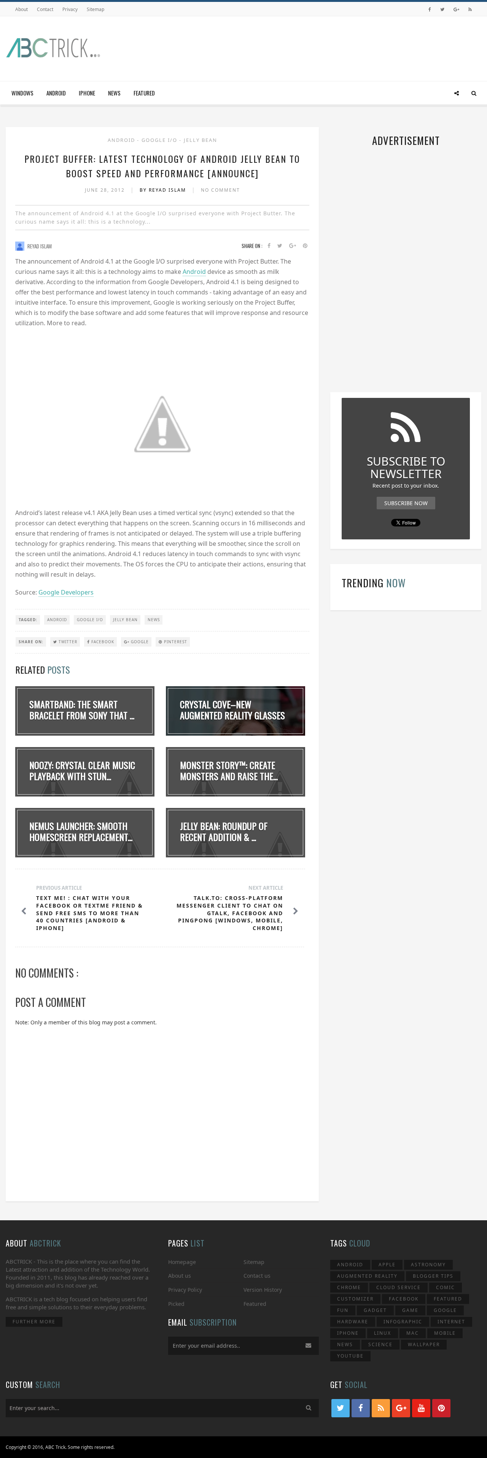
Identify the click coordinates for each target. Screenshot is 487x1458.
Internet (451, 1321)
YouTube (350, 1356)
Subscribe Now (406, 503)
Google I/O (160, 140)
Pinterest (174, 641)
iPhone (87, 93)
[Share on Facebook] (269, 246)
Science (380, 1344)
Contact (45, 9)
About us (179, 1275)
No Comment (220, 190)
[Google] (456, 9)
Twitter (67, 641)
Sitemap (95, 9)
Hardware (352, 1321)
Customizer (355, 1299)
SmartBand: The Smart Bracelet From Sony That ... (81, 709)
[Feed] (470, 9)
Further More (34, 1321)
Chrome (349, 1287)
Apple (387, 1264)
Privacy (70, 9)
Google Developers (66, 592)
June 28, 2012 (106, 190)
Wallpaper (424, 1344)
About (21, 9)
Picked (176, 1303)
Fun (343, 1310)
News (114, 93)
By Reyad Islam (164, 190)
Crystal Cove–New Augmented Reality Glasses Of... (232, 715)
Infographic (403, 1321)
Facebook (102, 641)
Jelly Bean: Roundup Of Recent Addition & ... (223, 831)
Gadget (375, 1310)
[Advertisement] (342, 47)
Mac (412, 1333)
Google (139, 641)
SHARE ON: (31, 641)
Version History (263, 1289)
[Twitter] (442, 9)
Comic (445, 1287)
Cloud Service (398, 1287)
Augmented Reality (367, 1276)
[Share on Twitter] (279, 246)
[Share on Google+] (292, 246)
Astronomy (428, 1264)
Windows (22, 93)
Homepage (182, 1262)
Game (410, 1310)
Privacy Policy (185, 1289)
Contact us (257, 1275)
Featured (144, 93)
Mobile (445, 1333)
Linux (382, 1333)
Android (56, 93)
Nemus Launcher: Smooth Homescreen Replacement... (80, 831)
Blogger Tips (433, 1276)
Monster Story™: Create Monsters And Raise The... (229, 770)
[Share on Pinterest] (305, 246)
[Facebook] (430, 9)
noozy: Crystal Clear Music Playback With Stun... (82, 770)
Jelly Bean (200, 140)
